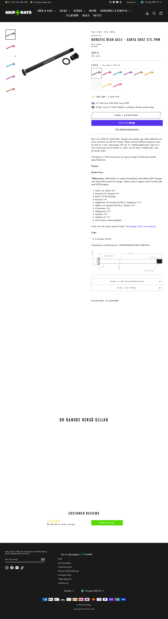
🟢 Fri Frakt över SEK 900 (16, 2)
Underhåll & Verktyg (114, 10)
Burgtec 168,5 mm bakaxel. (142, 226)
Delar (64, 10)
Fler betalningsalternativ (127, 129)
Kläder (78, 10)
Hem (93, 32)
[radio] (96, 73)
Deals (86, 15)
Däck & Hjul (46, 10)
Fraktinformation (65, 567)
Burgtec (96, 35)
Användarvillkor (65, 575)
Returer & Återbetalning (68, 571)
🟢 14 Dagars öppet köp (40, 2)
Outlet (97, 15)
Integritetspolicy (65, 579)
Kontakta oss (63, 583)
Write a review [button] (107, 522)
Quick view (24, 463)
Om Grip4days (64, 563)
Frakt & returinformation (127, 281)
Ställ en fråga (127, 288)
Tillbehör (72, 15)
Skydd (93, 10)
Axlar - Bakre (109, 32)
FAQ (60, 559)
